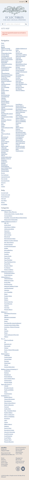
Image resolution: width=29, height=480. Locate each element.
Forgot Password (5, 196)
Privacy (3, 202)
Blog (2, 184)
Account (21, 1)
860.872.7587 (7, 453)
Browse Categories (20, 449)
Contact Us (3, 461)
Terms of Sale (4, 462)
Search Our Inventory (21, 447)
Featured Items (19, 452)
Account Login (4, 193)
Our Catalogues (5, 175)
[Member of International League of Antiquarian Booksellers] (18, 469)
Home (2, 43)
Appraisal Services (5, 177)
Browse (3, 47)
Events (2, 458)
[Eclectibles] (14, 13)
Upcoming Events (5, 181)
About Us (3, 182)
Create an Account (5, 195)
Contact (3, 186)
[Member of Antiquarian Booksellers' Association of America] (23, 469)
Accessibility (4, 204)
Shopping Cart (19, 458)
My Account (18, 459)
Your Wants (4, 200)
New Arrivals (4, 179)
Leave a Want (19, 454)
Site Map (19, 475)
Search (2, 45)
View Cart (3, 198)
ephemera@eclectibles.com (8, 454)
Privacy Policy (4, 464)
